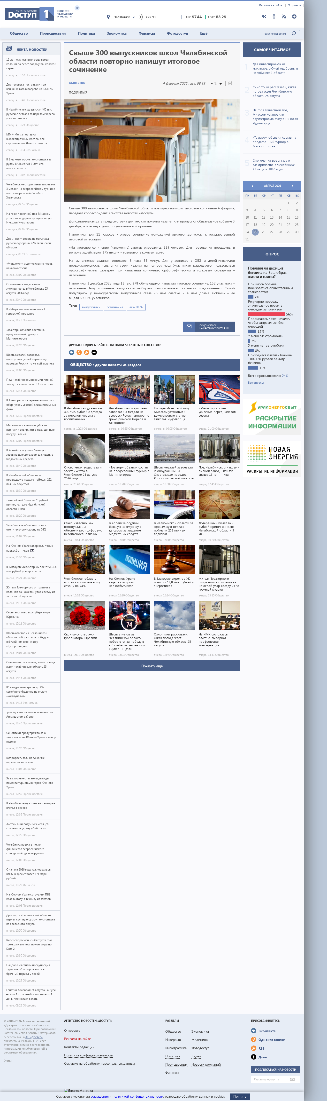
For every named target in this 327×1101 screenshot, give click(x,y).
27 (272, 232)
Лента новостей (32, 49)
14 (280, 217)
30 (296, 232)
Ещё (203, 33)
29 (288, 232)
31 (247, 239)
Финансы (147, 33)
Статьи (8, 1060)
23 (296, 225)
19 (263, 225)
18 (255, 225)
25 (255, 232)
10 (247, 217)
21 (280, 225)
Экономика (117, 33)
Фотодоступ (177, 33)
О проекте (294, 5)
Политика (86, 33)
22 (288, 225)
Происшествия (53, 33)
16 (296, 217)
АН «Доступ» (34, 1037)
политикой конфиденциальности (138, 1096)
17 (247, 225)
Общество (19, 33)
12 (263, 217)
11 (255, 217)
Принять (239, 1096)
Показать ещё (152, 666)
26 (263, 232)
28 (280, 232)
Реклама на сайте (270, 5)
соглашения (100, 1096)
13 (272, 217)
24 (247, 232)
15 (288, 217)
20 (272, 225)
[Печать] (230, 84)
